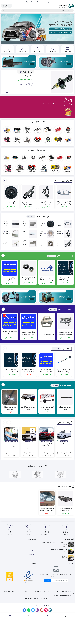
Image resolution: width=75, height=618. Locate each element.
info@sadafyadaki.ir (31, 2)
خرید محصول (24, 84)
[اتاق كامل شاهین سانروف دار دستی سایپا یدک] (33, 234)
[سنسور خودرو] (48, 130)
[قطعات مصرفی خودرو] (56, 296)
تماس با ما (34, 547)
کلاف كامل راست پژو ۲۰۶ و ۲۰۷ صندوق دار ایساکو (64, 203)
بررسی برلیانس (64, 444)
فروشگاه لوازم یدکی (40, 606)
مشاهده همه (31, 216)
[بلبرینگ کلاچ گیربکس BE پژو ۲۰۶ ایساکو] (28, 268)
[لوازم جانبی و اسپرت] (7, 140)
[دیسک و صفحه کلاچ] (58, 140)
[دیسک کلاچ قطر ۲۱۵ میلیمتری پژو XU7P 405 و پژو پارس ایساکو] (65, 268)
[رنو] (15, 474)
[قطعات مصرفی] (68, 140)
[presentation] (4, 180)
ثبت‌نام (47, 580)
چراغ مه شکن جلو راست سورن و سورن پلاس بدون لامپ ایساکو (65, 333)
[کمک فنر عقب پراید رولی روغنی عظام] (46, 397)
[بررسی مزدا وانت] (29, 434)
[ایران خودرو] (60, 474)
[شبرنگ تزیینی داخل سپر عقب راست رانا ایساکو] (28, 321)
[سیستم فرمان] (47, 140)
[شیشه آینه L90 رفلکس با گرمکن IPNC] (9, 321)
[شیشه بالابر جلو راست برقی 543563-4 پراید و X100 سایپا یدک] (15, 243)
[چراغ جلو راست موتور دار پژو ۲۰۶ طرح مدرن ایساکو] (47, 498)
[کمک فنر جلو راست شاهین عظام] (62, 82)
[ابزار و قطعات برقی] (27, 130)
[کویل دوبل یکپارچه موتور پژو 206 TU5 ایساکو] (29, 360)
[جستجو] (2, 10)
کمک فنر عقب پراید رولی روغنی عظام (47, 408)
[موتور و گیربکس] (68, 130)
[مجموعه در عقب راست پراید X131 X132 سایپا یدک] (15, 234)
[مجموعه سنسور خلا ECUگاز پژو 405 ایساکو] (11, 360)
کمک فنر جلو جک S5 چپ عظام (28, 408)
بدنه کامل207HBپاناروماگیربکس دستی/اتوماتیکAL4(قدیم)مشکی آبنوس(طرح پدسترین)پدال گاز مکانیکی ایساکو (46, 333)
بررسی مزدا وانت (28, 444)
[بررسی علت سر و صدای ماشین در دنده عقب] (11, 434)
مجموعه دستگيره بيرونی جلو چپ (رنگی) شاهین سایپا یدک (46, 203)
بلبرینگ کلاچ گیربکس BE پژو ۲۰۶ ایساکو (28, 279)
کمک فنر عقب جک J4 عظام (65, 408)
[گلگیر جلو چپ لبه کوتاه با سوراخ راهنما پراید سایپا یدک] (33, 243)
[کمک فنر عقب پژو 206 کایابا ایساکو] (9, 397)
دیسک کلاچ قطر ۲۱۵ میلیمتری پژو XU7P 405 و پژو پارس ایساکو (65, 279)
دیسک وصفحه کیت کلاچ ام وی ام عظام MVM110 (47, 279)
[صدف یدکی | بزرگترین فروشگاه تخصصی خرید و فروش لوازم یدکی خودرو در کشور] (66, 6)
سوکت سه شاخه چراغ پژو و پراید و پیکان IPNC (64, 371)
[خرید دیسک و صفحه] (56, 61)
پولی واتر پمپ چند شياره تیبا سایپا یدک (11, 203)
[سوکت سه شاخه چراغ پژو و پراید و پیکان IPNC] (64, 360)
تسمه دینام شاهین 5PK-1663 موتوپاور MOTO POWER (46, 371)
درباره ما (34, 551)
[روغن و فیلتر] (7, 130)
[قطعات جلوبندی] (17, 140)
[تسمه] (37, 130)
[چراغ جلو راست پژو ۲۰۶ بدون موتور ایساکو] (65, 498)
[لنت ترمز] (27, 140)
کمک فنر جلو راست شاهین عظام (24, 76)
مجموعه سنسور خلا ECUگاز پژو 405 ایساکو (11, 371)
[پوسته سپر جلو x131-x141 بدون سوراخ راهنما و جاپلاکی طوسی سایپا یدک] (15, 224)
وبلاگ (35, 543)
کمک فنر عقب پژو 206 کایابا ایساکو (10, 408)
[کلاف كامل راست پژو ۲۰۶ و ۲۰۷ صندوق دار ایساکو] (64, 192)
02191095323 (43, 2)
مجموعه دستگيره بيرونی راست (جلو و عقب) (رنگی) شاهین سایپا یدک (29, 203)
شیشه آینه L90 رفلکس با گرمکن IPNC (10, 332)
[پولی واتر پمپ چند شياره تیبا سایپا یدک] (11, 192)
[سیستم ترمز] (37, 140)
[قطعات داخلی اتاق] (17, 130)
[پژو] (37, 474)
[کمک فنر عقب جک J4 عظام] (65, 397)
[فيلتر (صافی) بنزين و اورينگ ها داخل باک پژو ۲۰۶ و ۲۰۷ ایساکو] (50, 234)
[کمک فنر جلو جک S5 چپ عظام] (28, 397)
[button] (8, 92)
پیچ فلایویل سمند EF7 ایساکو (9, 279)
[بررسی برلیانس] (64, 434)
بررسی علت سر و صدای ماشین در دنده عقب (11, 445)
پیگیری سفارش (33, 554)
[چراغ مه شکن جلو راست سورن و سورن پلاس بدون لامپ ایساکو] (65, 321)
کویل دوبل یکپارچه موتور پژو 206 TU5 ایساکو (29, 371)
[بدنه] (58, 130)
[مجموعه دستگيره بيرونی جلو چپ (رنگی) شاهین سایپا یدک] (46, 192)
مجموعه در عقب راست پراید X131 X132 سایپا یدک (5, 235)
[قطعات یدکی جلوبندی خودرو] (19, 296)
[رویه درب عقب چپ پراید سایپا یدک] (33, 224)
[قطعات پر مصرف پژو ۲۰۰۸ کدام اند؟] (46, 434)
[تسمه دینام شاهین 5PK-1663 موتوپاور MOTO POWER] (46, 360)
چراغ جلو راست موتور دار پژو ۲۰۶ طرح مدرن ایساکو (47, 509)
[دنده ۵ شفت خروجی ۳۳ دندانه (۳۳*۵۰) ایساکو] (50, 243)
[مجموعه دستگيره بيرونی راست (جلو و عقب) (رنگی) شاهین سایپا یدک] (29, 192)
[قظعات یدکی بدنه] (19, 61)
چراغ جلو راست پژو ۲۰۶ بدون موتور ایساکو (65, 509)
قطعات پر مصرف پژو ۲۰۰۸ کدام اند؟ (46, 445)
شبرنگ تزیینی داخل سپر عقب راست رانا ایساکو (28, 333)
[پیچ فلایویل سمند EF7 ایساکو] (9, 268)
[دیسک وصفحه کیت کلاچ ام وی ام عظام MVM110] (46, 268)
